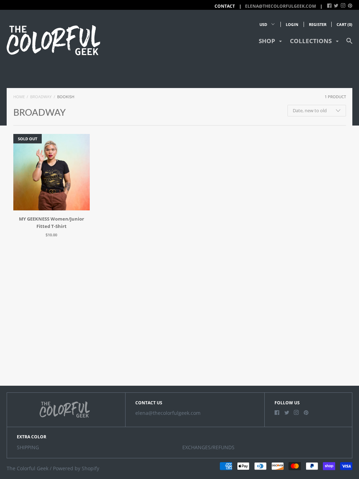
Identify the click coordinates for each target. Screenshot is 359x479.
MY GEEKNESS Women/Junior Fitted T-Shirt (51, 222)
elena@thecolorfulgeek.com (280, 6)
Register (317, 24)
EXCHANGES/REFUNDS (208, 447)
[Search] (349, 44)
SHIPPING (28, 447)
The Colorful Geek (27, 468)
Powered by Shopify (76, 468)
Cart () (344, 24)
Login (292, 24)
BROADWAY (41, 96)
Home (19, 96)
